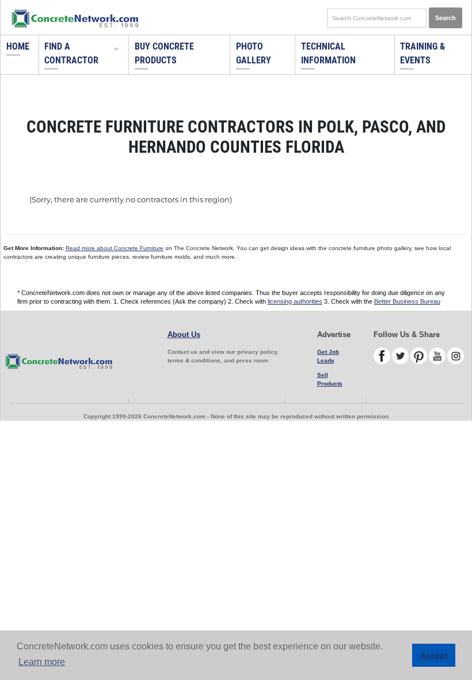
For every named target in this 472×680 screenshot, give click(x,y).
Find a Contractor (71, 53)
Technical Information (328, 53)
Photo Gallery (253, 53)
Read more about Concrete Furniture (114, 248)
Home (17, 46)
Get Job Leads (328, 356)
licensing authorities (295, 301)
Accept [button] (434, 655)
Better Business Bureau (407, 301)
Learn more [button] (41, 662)
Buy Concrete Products (164, 53)
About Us (184, 334)
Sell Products (329, 379)
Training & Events (422, 53)
